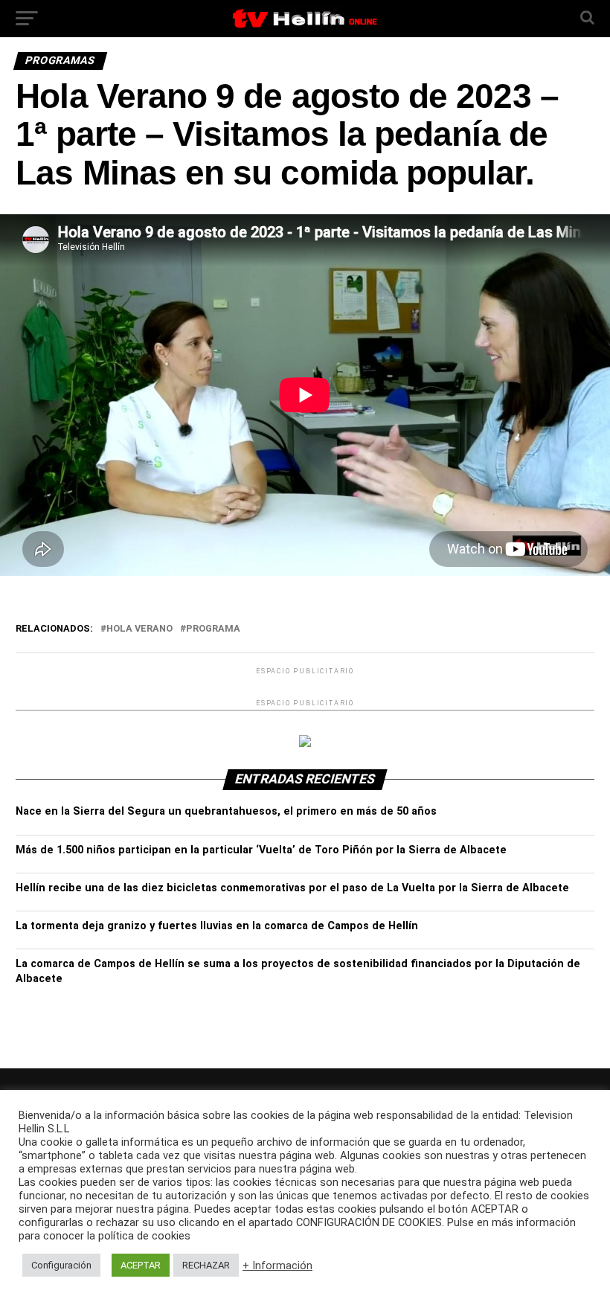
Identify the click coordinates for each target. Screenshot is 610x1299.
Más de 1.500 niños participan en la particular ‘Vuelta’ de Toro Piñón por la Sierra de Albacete (261, 850)
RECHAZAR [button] (206, 1265)
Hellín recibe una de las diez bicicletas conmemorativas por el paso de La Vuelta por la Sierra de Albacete (292, 888)
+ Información (277, 1265)
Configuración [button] (61, 1265)
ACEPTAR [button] (141, 1265)
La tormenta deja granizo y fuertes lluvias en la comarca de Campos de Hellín (217, 926)
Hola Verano (139, 629)
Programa (213, 629)
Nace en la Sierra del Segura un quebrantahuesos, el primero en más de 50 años (226, 811)
